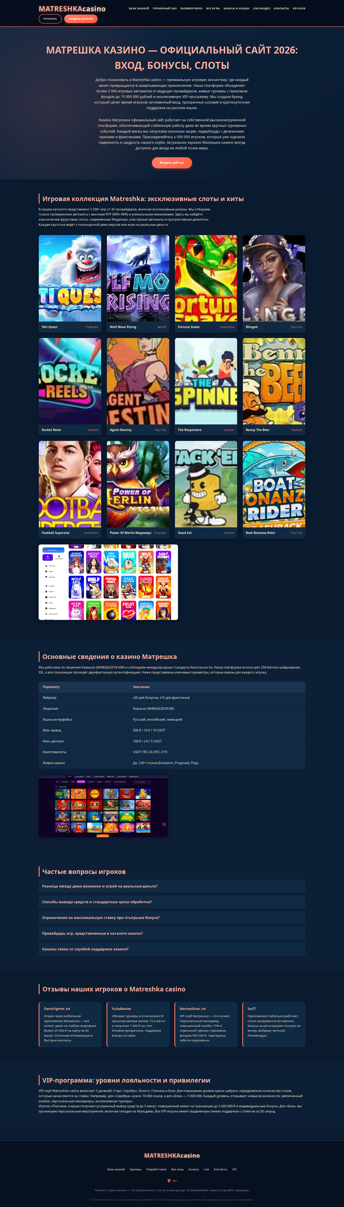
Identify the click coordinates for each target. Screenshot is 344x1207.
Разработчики (156, 1169)
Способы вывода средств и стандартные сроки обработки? (97, 901)
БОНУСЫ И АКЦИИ (236, 8)
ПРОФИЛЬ (50, 19)
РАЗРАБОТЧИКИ (192, 8)
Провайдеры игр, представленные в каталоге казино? (92, 933)
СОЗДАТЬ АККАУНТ (81, 19)
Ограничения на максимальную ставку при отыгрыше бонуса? (100, 917)
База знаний (116, 1169)
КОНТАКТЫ (281, 8)
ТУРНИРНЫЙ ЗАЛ (165, 8)
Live (206, 1169)
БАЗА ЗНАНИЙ (139, 8)
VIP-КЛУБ (299, 8)
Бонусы (194, 1169)
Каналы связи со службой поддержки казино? (85, 949)
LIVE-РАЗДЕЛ (262, 8)
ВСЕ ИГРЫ (213, 8)
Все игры (177, 1169)
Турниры (135, 1169)
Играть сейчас (172, 162)
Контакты (220, 1169)
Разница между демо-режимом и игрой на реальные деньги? (99, 886)
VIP (234, 1169)
